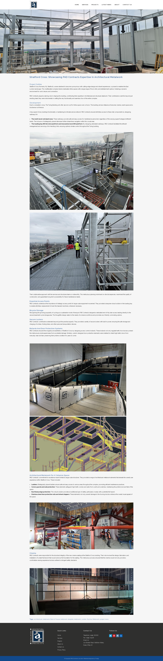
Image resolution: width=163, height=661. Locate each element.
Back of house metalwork (58, 619)
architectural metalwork (42, 619)
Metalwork (96, 619)
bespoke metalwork (74, 619)
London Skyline (87, 619)
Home (59, 635)
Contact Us (60, 647)
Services (59, 638)
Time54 (97, 658)
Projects (59, 641)
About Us (60, 644)
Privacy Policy (61, 650)
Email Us (86, 640)
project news (104, 619)
